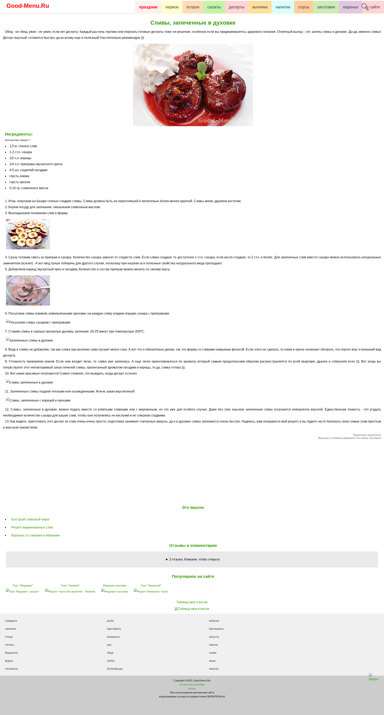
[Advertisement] (192, 471)
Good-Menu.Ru (27, 5)
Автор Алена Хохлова (192, 684)
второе (193, 7)
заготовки (326, 7)
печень (9, 644)
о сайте (373, 7)
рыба (110, 620)
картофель (114, 628)
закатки (214, 668)
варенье (350, 7)
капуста (214, 636)
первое (172, 7)
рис (109, 644)
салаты (214, 7)
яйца (110, 652)
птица (9, 636)
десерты (236, 7)
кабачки (214, 620)
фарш (9, 660)
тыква (212, 652)
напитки (283, 7)
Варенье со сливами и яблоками (35, 535)
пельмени (11, 668)
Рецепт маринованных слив (32, 527)
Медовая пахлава (114, 585)
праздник (148, 7)
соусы (303, 7)
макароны (113, 636)
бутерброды (115, 668)
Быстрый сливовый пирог (30, 519)
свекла (213, 644)
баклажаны (216, 628)
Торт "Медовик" (23, 585)
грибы (111, 660)
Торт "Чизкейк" (70, 585)
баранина (11, 652)
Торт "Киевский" (151, 585)
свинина (10, 628)
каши (212, 660)
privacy (192, 688)
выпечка (260, 7)
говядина (11, 620)
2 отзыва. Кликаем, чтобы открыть (194, 559)
